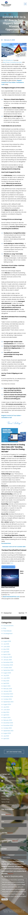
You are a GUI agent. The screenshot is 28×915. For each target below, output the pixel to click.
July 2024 (6, 707)
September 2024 (8, 702)
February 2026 (7, 657)
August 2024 (7, 704)
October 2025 (7, 667)
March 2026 (6, 654)
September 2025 (8, 670)
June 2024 (6, 710)
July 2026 (6, 644)
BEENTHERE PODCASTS (8, 566)
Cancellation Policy (7, 804)
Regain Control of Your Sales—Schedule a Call (12, 82)
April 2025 (6, 683)
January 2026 (7, 660)
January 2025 (7, 691)
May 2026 (6, 649)
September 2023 (8, 731)
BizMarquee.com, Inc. (19, 911)
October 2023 (7, 728)
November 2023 (8, 725)
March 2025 (6, 686)
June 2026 (6, 646)
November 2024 (8, 696)
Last (2, 828)
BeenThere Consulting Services (12, 62)
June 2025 (6, 678)
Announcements (8, 626)
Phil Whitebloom (8, 60)
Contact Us (4, 796)
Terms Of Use (5, 802)
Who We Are (5, 790)
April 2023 (6, 738)
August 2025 (7, 673)
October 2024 (7, 699)
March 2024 (6, 717)
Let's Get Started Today (14, 752)
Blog (4, 628)
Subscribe (4, 899)
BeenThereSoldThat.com (11, 597)
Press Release (7, 631)
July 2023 (6, 736)
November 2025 (8, 665)
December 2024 (8, 694)
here (11, 563)
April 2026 (6, 652)
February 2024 (7, 720)
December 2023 (8, 723)
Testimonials (5, 793)
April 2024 (6, 715)
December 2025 (8, 662)
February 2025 (7, 689)
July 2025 (6, 675)
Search (24, 618)
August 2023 (7, 733)
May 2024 (6, 712)
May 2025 (6, 681)
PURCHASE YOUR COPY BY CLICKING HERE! (14, 546)
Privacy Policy (5, 799)
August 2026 (7, 641)
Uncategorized (7, 633)
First (2, 821)
